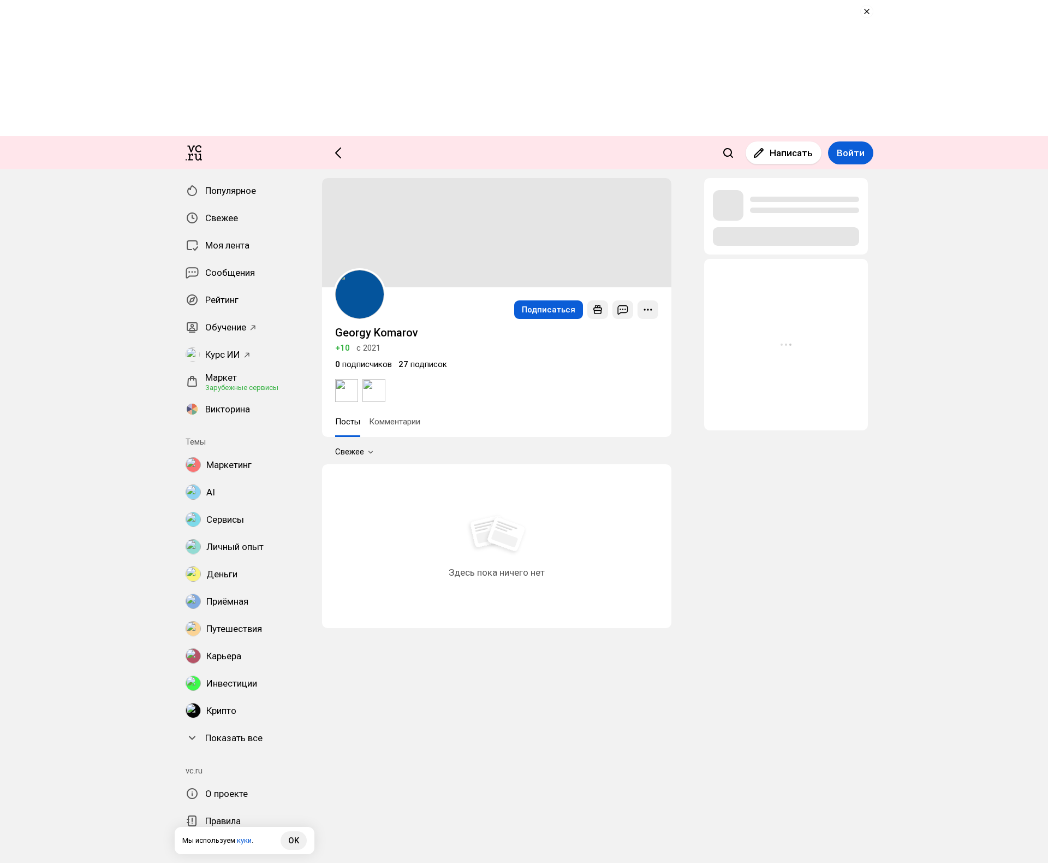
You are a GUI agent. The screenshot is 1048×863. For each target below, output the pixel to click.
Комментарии (394, 422)
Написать (791, 152)
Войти (851, 152)
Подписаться (548, 310)
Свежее (349, 452)
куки (244, 840)
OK (293, 841)
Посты (347, 422)
